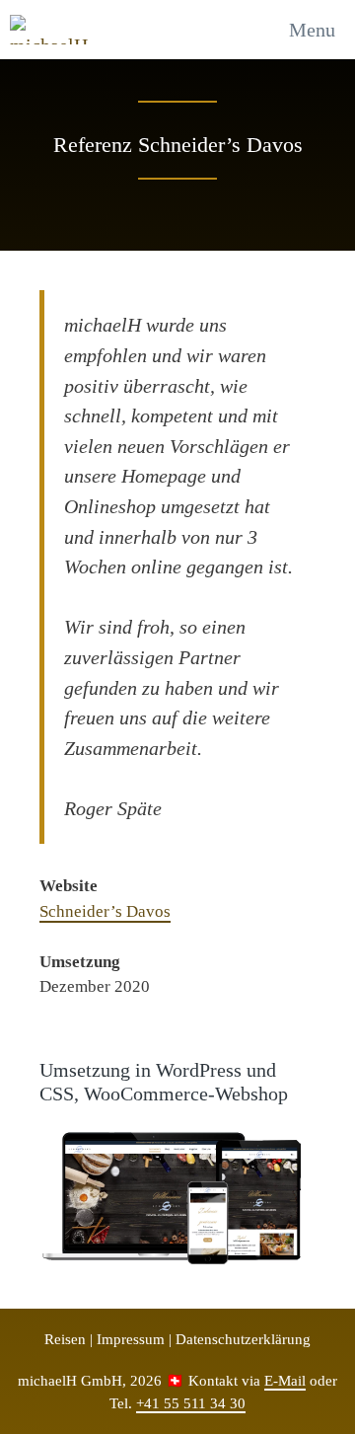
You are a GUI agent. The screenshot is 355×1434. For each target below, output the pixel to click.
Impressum (131, 1339)
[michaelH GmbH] (54, 29)
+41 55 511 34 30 (191, 1403)
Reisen (65, 1339)
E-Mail (285, 1381)
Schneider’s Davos (105, 911)
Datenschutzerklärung (243, 1339)
